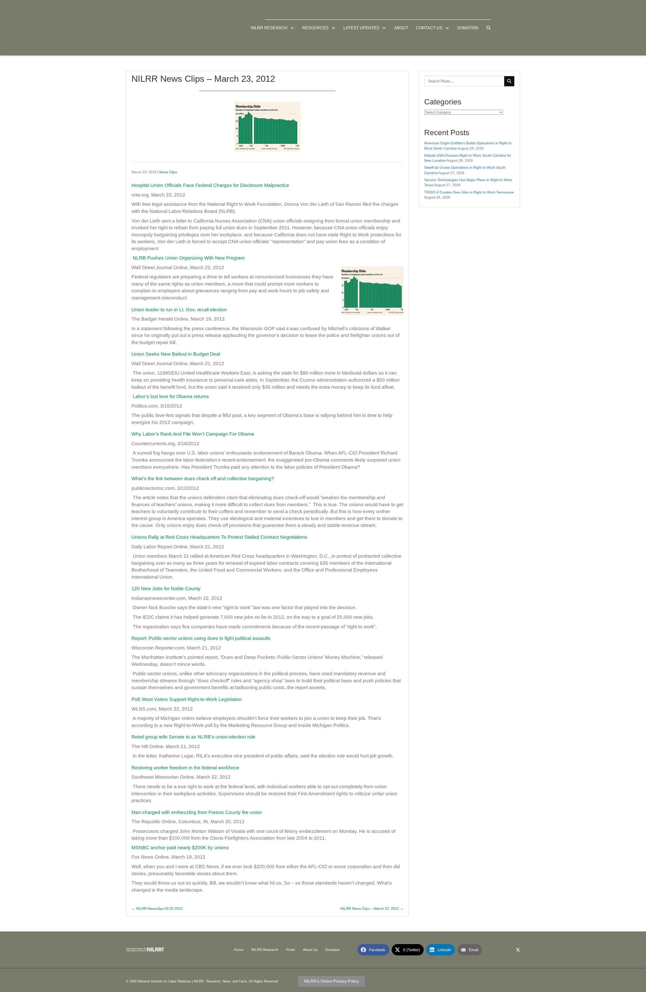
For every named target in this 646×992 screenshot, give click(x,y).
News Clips (168, 172)
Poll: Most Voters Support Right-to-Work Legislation (186, 699)
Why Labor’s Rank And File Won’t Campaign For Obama (192, 434)
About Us (310, 950)
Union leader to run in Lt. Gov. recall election (179, 309)
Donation (332, 950)
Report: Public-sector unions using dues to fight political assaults (201, 638)
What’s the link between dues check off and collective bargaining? (202, 478)
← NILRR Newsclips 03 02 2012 (157, 908)
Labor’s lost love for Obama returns (171, 396)
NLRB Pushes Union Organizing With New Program (189, 258)
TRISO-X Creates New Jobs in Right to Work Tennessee (469, 192)
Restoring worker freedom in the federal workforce (185, 767)
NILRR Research (264, 950)
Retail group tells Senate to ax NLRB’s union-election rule (193, 737)
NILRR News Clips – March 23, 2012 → (371, 908)
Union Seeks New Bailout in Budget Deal (175, 354)
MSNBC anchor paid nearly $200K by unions (180, 847)
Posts (290, 950)
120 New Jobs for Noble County (166, 588)
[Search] (509, 81)
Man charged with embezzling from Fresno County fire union (196, 812)
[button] (292, 28)
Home (239, 950)
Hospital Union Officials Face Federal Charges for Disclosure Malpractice (210, 185)
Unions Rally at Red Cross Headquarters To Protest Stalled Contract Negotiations (219, 537)
